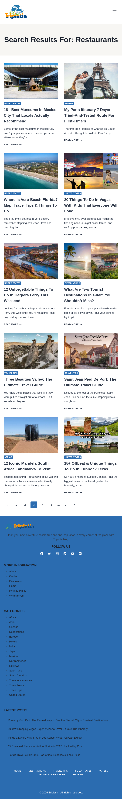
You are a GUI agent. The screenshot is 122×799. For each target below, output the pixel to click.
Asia (11, 622)
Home (12, 585)
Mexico (13, 656)
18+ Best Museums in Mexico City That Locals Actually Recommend (30, 115)
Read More (13, 144)
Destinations (72, 283)
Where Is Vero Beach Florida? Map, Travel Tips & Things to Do (31, 205)
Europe (69, 103)
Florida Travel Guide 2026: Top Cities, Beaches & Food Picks (44, 754)
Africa (8, 457)
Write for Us (16, 595)
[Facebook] (42, 553)
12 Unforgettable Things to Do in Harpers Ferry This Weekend (28, 295)
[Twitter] (49, 553)
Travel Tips (11, 373)
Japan (12, 651)
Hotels (13, 641)
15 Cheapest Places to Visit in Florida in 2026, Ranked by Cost (45, 746)
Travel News (16, 685)
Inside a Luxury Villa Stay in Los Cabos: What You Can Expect (45, 737)
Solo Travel (16, 670)
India (12, 646)
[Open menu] (114, 12)
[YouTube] (72, 553)
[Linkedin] (80, 553)
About (12, 571)
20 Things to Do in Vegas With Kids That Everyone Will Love (90, 205)
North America (17, 660)
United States (12, 103)
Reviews (14, 665)
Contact (13, 576)
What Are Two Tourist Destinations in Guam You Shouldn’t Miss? (88, 295)
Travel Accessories (20, 680)
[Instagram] (57, 553)
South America (18, 675)
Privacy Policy (17, 590)
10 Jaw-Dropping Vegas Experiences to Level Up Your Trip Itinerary (48, 728)
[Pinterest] (65, 553)
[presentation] (31, 81)
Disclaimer (15, 581)
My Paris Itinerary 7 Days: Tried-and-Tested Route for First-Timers (89, 115)
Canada (13, 627)
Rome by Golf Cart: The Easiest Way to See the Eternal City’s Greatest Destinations (58, 720)
